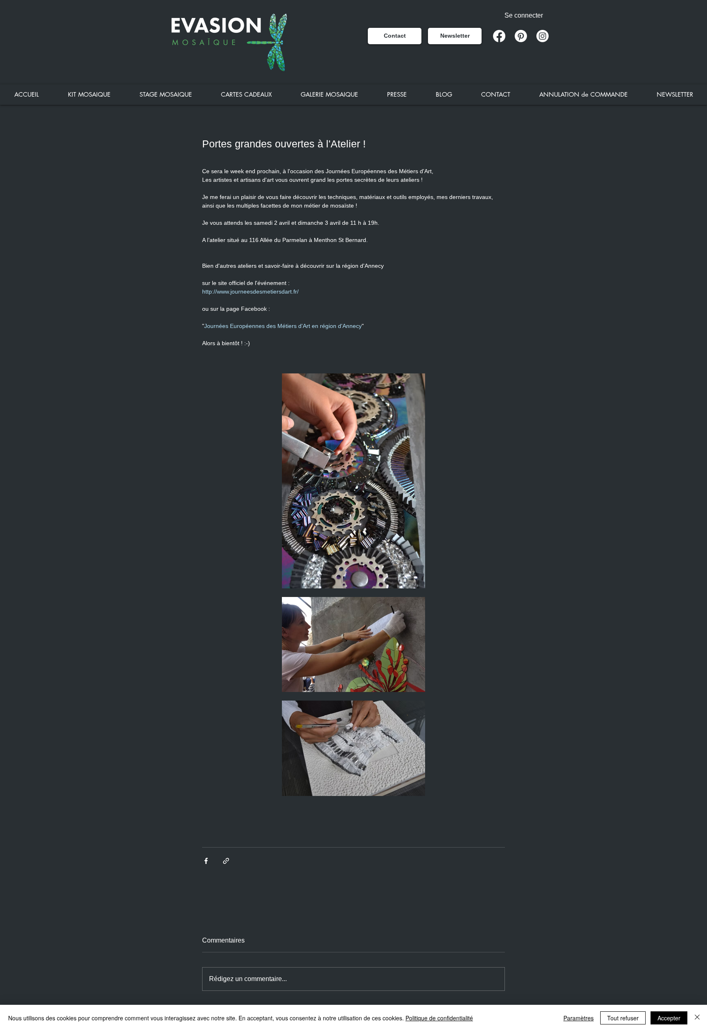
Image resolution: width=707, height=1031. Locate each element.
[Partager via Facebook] (206, 861)
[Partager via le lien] (226, 861)
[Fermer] (697, 1017)
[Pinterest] (521, 36)
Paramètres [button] (578, 1018)
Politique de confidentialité (439, 1018)
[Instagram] (542, 36)
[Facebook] (499, 36)
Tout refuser (623, 1018)
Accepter (668, 1018)
